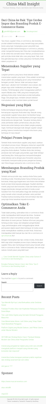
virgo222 (4, 394)
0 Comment (21, 36)
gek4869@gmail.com (12, 31)
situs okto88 (6, 388)
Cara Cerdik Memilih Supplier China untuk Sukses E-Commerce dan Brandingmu (21, 258)
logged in (14, 278)
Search (4, 282)
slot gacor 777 (6, 366)
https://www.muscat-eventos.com (14, 381)
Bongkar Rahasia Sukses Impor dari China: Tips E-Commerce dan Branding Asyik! (20, 265)
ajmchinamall (6, 236)
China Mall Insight (23, 3)
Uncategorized (31, 31)
